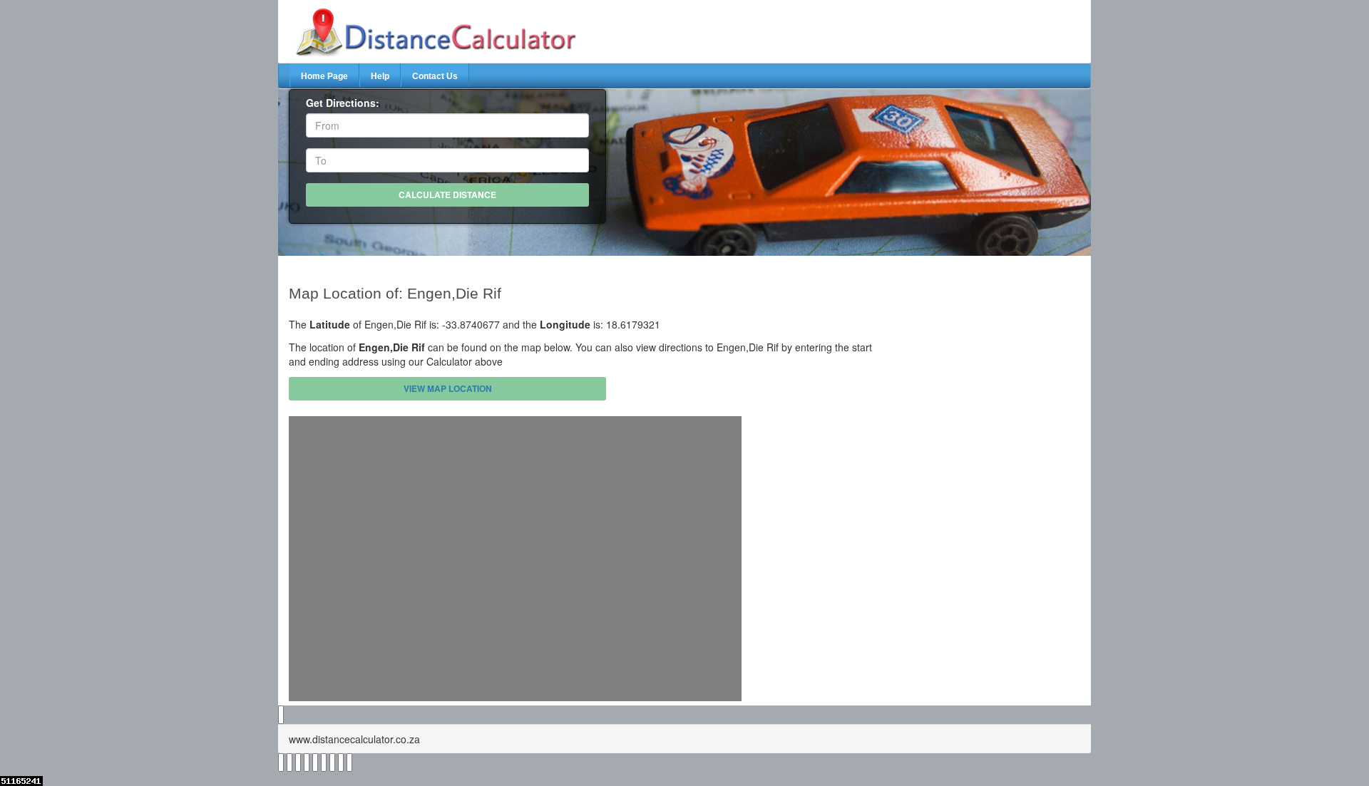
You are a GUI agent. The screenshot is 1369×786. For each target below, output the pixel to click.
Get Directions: (342, 102)
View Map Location (448, 388)
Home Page (324, 76)
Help (380, 76)
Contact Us (435, 76)
